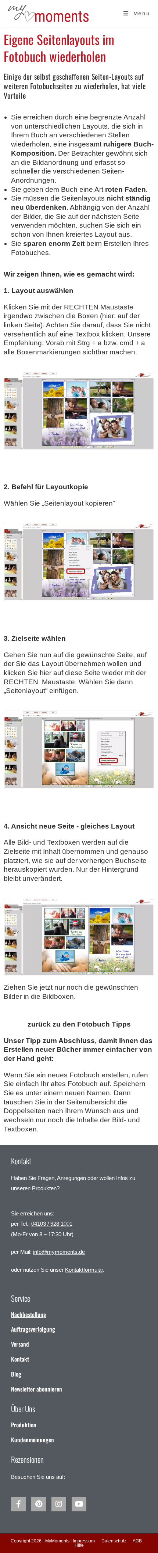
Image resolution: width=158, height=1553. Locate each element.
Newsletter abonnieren (36, 1389)
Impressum (84, 1541)
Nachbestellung (28, 1314)
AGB (137, 1541)
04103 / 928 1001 (51, 1224)
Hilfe (79, 1545)
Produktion (23, 1424)
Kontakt (20, 1359)
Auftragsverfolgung (33, 1329)
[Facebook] (18, 1504)
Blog (16, 1374)
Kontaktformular (84, 1270)
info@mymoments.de (59, 1252)
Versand (20, 1344)
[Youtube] (79, 1504)
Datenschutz (113, 1541)
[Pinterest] (38, 1504)
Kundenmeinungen (32, 1439)
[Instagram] (58, 1504)
